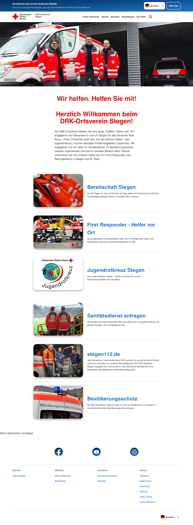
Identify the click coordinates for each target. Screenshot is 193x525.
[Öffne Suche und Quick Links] (150, 17)
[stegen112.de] (58, 360)
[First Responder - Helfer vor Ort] (58, 232)
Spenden (115, 16)
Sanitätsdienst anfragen (116, 315)
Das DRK (141, 16)
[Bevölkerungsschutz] (58, 402)
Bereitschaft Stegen (111, 186)
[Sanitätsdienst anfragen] (58, 319)
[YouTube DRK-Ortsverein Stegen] (96, 452)
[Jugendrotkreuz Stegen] (58, 273)
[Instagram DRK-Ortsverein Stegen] (134, 452)
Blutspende (60, 480)
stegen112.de (103, 353)
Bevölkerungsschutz (112, 398)
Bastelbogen (128, 16)
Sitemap (143, 491)
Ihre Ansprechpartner (107, 475)
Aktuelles (101, 480)
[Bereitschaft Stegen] (58, 190)
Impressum (145, 486)
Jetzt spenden (18, 475)
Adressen (144, 475)
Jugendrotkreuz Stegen (116, 269)
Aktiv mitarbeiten (62, 475)
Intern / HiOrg (146, 496)
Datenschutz (145, 480)
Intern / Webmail (147, 501)
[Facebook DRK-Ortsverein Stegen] (58, 452)
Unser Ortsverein (90, 16)
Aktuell (104, 16)
